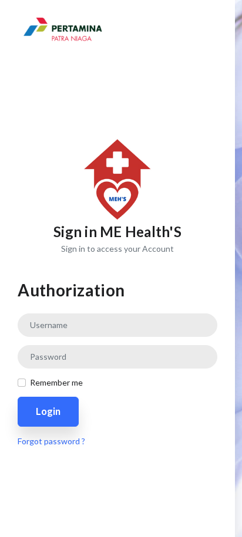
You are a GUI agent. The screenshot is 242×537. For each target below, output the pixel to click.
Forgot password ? (51, 441)
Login (48, 411)
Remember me (56, 382)
